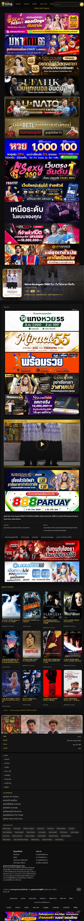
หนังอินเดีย (7, 779)
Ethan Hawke (6, 839)
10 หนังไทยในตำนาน (42, 854)
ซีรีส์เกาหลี (63, 898)
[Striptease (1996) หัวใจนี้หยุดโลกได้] (32, 644)
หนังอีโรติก (7, 783)
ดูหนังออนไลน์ (13, 898)
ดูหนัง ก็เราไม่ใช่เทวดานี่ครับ (64, 537)
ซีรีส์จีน (71, 898)
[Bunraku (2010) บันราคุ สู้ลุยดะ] (32, 605)
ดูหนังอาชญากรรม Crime (55, 294)
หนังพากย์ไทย (32, 898)
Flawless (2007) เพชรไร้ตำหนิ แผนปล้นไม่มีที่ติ (51, 621)
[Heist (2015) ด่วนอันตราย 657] (32, 683)
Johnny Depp (74, 832)
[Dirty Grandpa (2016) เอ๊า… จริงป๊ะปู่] (73, 683)
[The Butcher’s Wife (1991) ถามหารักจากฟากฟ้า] (11, 683)
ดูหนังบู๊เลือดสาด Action (12, 804)
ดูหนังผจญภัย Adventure (12, 811)
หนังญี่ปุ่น (53, 4)
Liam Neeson (41, 832)
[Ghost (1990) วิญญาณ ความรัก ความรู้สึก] (11, 605)
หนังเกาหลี (43, 4)
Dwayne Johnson (17, 836)
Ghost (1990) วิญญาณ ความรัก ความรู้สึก (11, 620)
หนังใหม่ (23, 898)
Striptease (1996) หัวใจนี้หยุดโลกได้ (30, 660)
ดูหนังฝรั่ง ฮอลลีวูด (41, 294)
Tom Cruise (6, 836)
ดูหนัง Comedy (25, 537)
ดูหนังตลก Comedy (29, 294)
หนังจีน (34, 4)
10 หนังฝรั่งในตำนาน (42, 860)
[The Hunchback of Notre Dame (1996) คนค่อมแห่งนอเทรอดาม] (11, 644)
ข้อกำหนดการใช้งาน (19, 863)
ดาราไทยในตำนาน (41, 857)
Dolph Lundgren (30, 836)
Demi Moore (8, 528)
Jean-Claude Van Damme (21, 839)
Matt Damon (63, 832)
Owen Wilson (59, 839)
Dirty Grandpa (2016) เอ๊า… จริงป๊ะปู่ (71, 699)
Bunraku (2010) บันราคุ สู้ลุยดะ (32, 620)
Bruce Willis (17, 828)
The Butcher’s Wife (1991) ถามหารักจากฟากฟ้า (11, 700)
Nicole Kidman (31, 832)
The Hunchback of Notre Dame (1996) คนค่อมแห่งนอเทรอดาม (10, 661)
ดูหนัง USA (35, 537)
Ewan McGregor (65, 836)
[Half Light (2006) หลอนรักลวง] (73, 605)
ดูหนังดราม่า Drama (11, 796)
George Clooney (53, 836)
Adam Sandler (53, 832)
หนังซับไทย (43, 898)
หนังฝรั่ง (18, 4)
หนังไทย (26, 4)
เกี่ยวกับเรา (16, 854)
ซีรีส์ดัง (6, 787)
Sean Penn (26, 528)
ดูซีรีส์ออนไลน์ (53, 898)
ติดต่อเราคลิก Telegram (42, 8)
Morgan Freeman (47, 839)
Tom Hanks (50, 828)
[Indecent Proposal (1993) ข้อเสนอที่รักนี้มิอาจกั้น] (52, 644)
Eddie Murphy (35, 839)
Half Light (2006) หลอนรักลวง (71, 620)
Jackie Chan (40, 828)
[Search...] (82, 4)
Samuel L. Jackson (29, 828)
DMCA (15, 857)
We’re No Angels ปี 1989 (11, 537)
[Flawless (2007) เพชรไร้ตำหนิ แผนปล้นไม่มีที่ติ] (52, 605)
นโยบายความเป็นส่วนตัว (20, 860)
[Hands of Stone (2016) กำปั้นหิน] (52, 683)
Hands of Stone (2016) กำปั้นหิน (50, 699)
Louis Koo (71, 828)
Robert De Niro (17, 528)
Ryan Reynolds (19, 832)
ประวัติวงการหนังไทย (42, 863)
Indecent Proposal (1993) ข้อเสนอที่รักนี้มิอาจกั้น (52, 661)
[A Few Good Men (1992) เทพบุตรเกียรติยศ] (73, 644)
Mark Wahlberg (7, 832)
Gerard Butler (41, 836)
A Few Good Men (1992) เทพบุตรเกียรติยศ (73, 660)
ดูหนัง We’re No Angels (47, 537)
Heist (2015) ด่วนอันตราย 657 (29, 699)
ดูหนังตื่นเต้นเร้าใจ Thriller (13, 815)
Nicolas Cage (6, 828)
